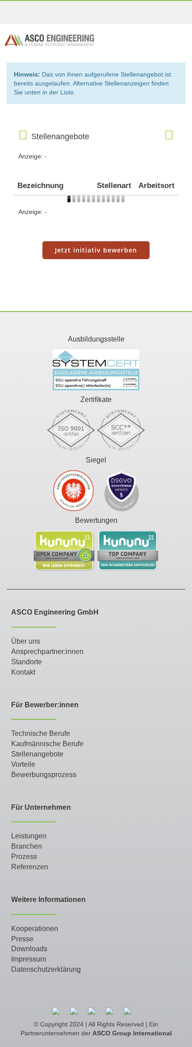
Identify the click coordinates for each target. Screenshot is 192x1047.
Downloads (29, 949)
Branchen (26, 846)
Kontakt (23, 672)
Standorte (26, 662)
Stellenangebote (37, 754)
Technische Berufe (40, 733)
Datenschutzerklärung (46, 969)
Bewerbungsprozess (43, 774)
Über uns (25, 641)
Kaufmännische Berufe (47, 744)
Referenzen (29, 867)
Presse (22, 939)
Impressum (28, 959)
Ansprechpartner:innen (47, 651)
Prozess (24, 856)
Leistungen (28, 836)
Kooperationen (34, 928)
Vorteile (23, 764)
